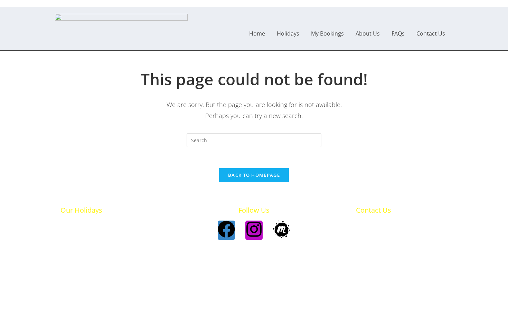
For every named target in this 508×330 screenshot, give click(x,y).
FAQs (398, 33)
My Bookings (327, 33)
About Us (368, 33)
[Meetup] (281, 230)
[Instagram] (254, 230)
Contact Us (430, 33)
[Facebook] (226, 230)
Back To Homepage (254, 175)
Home (257, 33)
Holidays (288, 33)
